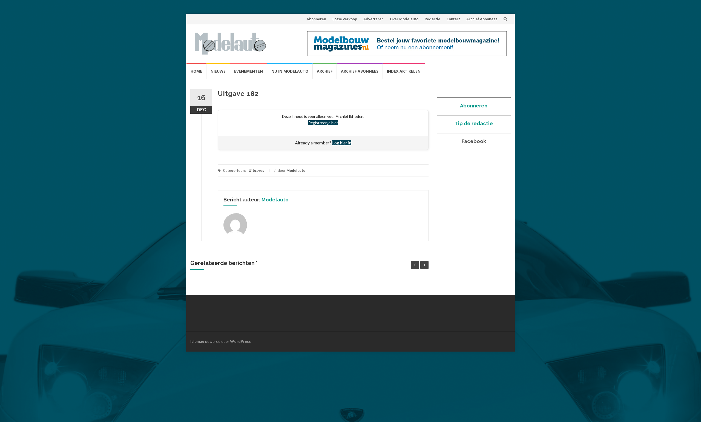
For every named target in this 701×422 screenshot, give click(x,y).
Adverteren (373, 18)
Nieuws (218, 71)
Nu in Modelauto (289, 71)
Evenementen (248, 71)
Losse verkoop (344, 18)
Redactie (432, 18)
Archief (324, 71)
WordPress (240, 341)
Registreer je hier (323, 122)
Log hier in (341, 142)
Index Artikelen (404, 71)
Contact (453, 18)
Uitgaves (256, 170)
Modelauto (295, 170)
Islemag (197, 341)
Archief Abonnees (481, 18)
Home (196, 71)
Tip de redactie (474, 123)
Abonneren (316, 18)
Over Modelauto (404, 18)
